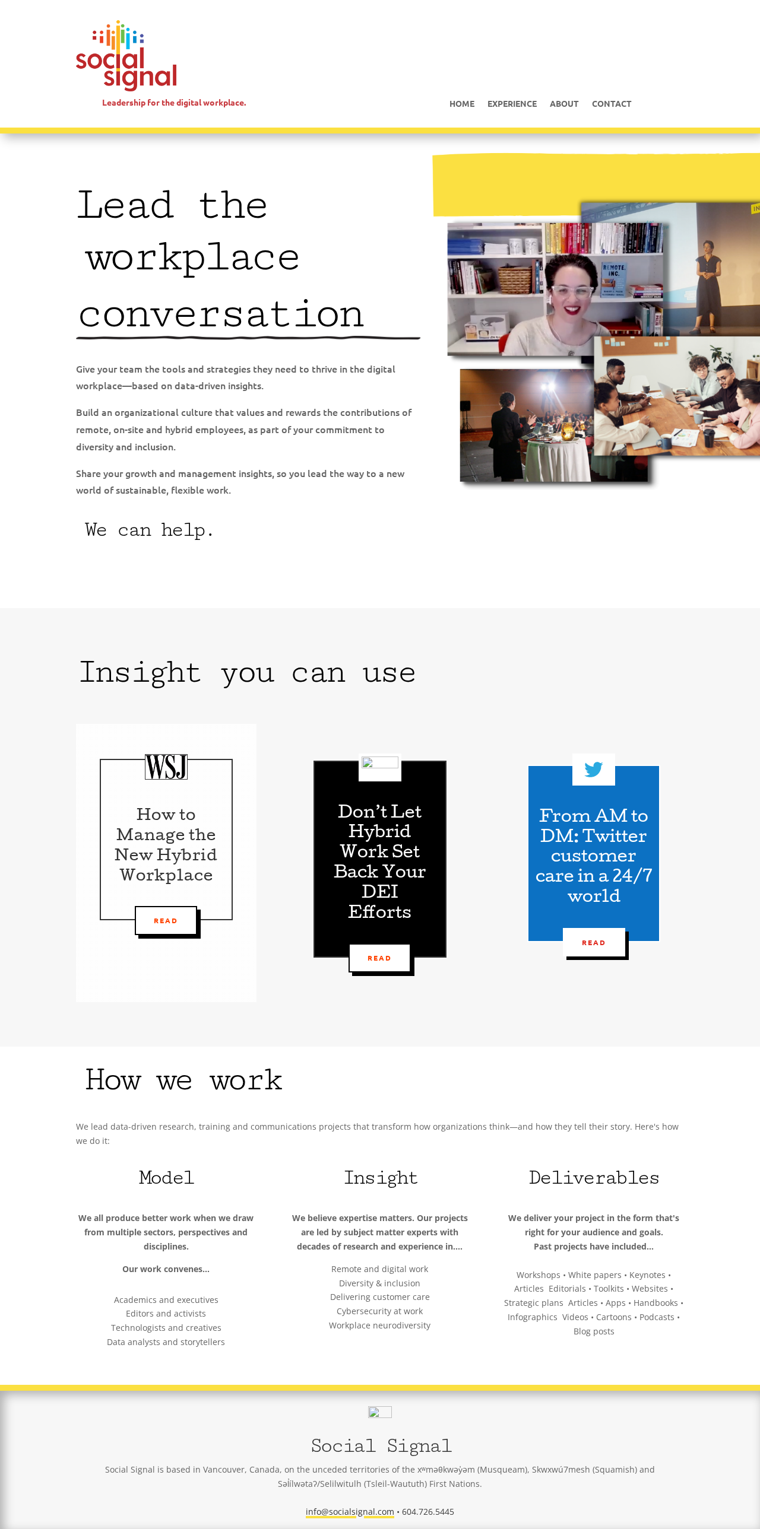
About (564, 104)
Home (461, 104)
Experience (512, 104)
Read (166, 920)
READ (380, 957)
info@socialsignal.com (350, 1511)
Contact (612, 104)
